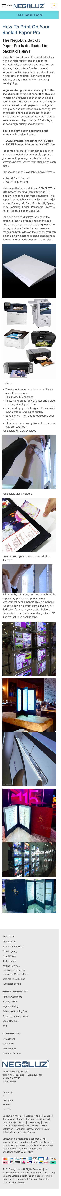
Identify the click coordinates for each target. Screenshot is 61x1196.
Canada (48, 1115)
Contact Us (8, 1043)
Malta (45, 1122)
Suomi (47, 1129)
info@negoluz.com (18, 1071)
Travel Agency (9, 951)
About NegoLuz (10, 1021)
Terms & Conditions (12, 996)
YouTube (6, 1108)
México (6, 1125)
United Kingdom (10, 1132)
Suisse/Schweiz (34, 1129)
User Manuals (9, 1048)
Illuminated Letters (11, 983)
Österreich (7, 1129)
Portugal (19, 1129)
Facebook (7, 1092)
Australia (19, 1115)
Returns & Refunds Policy (15, 1016)
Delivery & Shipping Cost (15, 1011)
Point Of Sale (9, 956)
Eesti (38, 1119)
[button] (53, 5)
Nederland (17, 1125)
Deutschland (8, 1119)
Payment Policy (10, 1006)
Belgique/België (34, 1115)
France (20, 1119)
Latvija (12, 1122)
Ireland (46, 1119)
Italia (4, 1122)
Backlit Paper (9, 961)
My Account (8, 1038)
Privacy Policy (9, 1001)
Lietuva (21, 1122)
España (30, 1119)
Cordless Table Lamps (13, 978)
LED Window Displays (13, 970)
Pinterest (6, 1104)
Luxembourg (34, 1122)
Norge (43, 1125)
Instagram (7, 1100)
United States (28, 1132)
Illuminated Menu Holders (15, 974)
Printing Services (11, 966)
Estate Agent (9, 941)
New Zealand (31, 1125)
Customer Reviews (11, 1053)
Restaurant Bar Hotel (12, 946)
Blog (4, 1025)
